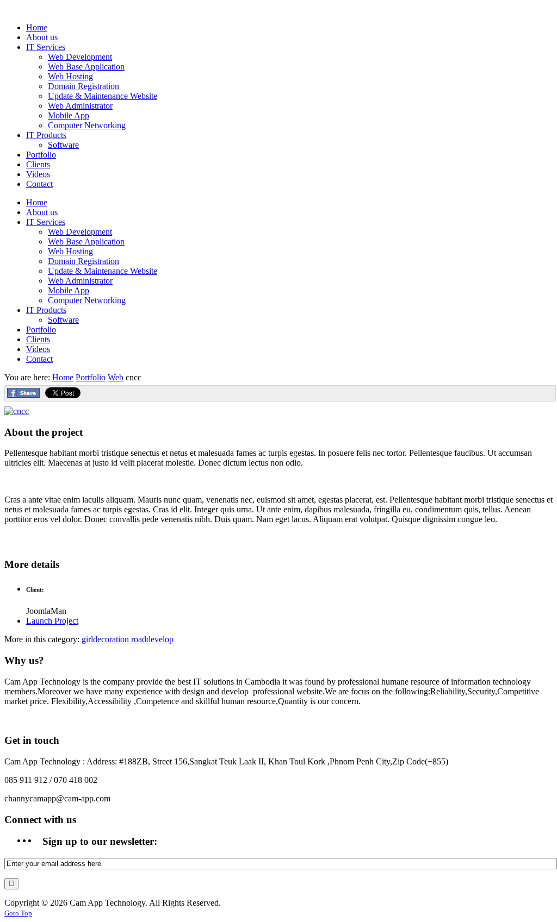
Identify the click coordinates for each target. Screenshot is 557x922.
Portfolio (91, 377)
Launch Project (52, 620)
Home (62, 377)
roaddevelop (152, 639)
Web (115, 377)
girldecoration (106, 639)
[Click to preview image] (16, 411)
